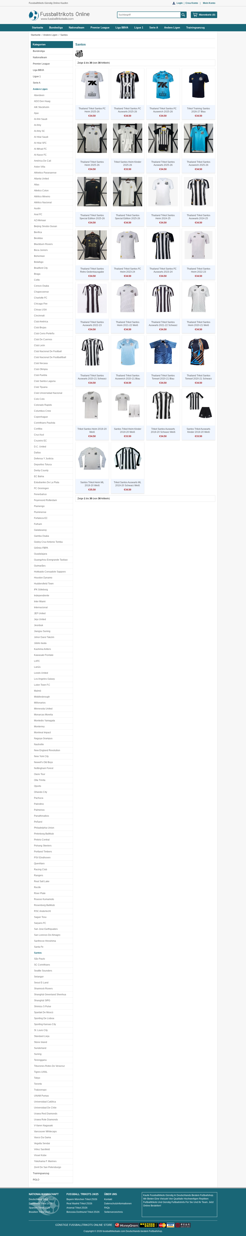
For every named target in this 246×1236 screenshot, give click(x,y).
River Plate (39, 893)
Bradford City (40, 268)
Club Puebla (40, 375)
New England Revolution (46, 750)
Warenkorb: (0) (207, 14)
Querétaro (39, 863)
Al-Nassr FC (40, 155)
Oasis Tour (39, 774)
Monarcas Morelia (43, 714)
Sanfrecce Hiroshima (44, 941)
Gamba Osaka (41, 536)
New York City (41, 756)
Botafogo (38, 262)
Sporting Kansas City (44, 1024)
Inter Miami (39, 601)
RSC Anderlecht (42, 911)
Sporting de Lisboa (43, 1018)
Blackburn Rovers (43, 244)
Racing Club (40, 869)
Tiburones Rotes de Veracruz (49, 1066)
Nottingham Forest (43, 768)
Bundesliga (39, 51)
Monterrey (39, 726)
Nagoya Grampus (42, 738)
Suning (37, 1054)
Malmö (37, 691)
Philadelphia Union (43, 828)
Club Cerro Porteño (43, 333)
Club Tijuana (40, 387)
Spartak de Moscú (43, 1012)
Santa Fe (38, 947)
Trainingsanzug (41, 1173)
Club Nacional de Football (47, 351)
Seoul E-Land (40, 982)
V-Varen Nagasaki (43, 1125)
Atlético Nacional (42, 202)
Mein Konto (209, 3)
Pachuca (38, 798)
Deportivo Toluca (42, 464)
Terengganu (40, 1060)
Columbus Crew (42, 411)
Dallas (37, 452)
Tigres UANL (40, 1072)
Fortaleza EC (40, 518)
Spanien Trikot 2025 (39, 1207)
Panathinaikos (41, 816)
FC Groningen (41, 488)
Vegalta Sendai (41, 1143)
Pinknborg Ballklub (43, 834)
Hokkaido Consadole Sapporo (49, 572)
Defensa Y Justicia (43, 458)
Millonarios (39, 703)
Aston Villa (39, 167)
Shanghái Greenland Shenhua (49, 994)
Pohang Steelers (42, 845)
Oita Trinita (39, 780)
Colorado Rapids (42, 405)
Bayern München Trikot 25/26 (81, 1199)
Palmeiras (39, 810)
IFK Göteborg (40, 589)
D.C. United (39, 446)
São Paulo (39, 959)
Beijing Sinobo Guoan (45, 226)
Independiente (41, 595)
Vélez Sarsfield (41, 1149)
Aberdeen (38, 95)
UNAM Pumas (41, 1096)
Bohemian (39, 256)
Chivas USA (40, 310)
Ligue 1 (37, 76)
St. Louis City (40, 1030)
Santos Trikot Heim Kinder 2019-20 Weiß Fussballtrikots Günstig (127, 432)
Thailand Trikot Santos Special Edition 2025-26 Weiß (127, 218)
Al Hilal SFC (40, 143)
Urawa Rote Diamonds (45, 1119)
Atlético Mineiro (41, 196)
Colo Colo (39, 399)
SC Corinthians (41, 965)
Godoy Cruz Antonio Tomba (48, 542)
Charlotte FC (40, 298)
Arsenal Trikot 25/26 (76, 1207)
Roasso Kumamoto (43, 899)
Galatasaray (40, 530)
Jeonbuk (38, 625)
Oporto (37, 786)
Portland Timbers (42, 851)
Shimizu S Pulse (42, 1006)
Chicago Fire (40, 304)
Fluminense (39, 512)
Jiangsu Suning (41, 631)
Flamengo (39, 506)
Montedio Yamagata (44, 720)
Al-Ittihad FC (40, 149)
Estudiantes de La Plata (46, 482)
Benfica (37, 232)
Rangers (38, 875)
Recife (37, 887)
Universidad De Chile (45, 1108)
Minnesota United (42, 709)
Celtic (36, 280)
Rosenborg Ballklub (44, 905)
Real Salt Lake (41, 881)
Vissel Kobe (40, 1155)
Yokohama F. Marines (45, 1161)
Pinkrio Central (41, 840)
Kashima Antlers (42, 649)
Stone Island (40, 1042)
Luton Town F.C (41, 685)
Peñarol (37, 822)
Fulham (37, 524)
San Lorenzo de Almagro (46, 935)
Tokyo (36, 1078)
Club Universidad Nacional (47, 393)
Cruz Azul (38, 435)
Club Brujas (39, 327)
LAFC (36, 661)
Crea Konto (191, 3)
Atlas (36, 184)
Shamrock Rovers (43, 988)
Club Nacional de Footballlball (49, 357)
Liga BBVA (38, 70)
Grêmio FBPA (40, 548)
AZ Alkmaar (39, 220)
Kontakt (108, 1199)
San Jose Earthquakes (45, 929)
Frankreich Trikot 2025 (40, 1203)
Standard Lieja (41, 1036)
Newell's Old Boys (43, 762)
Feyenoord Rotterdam (45, 500)
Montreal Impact (42, 732)
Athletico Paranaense (45, 173)
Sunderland (39, 1048)
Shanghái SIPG (41, 1000)
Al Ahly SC (39, 131)
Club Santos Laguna (44, 381)
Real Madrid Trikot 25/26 (79, 1203)
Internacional (40, 607)
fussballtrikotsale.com (114, 1231)
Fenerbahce (40, 494)
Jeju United (39, 619)
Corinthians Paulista (44, 423)
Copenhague (40, 417)
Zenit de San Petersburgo (47, 1167)
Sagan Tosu (40, 917)
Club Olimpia (40, 369)
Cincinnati (39, 315)
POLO (36, 1179)
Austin (37, 208)
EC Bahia (38, 476)
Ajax (36, 113)
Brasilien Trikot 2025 (39, 1212)
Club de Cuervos (42, 339)
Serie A (36, 82)
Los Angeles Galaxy (44, 679)
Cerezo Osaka (41, 286)
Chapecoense (41, 292)
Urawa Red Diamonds (45, 1113)
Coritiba (37, 429)
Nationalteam (40, 57)
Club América (40, 321)
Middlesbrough (41, 697)
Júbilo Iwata (40, 643)
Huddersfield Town (43, 583)
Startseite (37, 27)
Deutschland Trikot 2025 (41, 1199)
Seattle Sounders (42, 971)
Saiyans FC (39, 923)
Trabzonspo (40, 1090)
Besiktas (38, 238)
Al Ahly (37, 125)
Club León (39, 345)
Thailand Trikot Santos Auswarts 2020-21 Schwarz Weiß (92, 378)
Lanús (37, 667)
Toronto (37, 1084)
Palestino (38, 804)
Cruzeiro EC (40, 441)
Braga (36, 274)
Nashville (38, 744)
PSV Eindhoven (42, 857)
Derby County (40, 470)
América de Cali (42, 161)
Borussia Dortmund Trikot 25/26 (83, 1212)
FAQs (107, 1207)
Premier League (41, 63)
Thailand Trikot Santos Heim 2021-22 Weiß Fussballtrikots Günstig (127, 325)
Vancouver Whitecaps (45, 1131)
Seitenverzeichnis (113, 1212)
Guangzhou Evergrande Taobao (50, 560)
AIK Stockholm (41, 107)
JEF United (39, 613)
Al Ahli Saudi (40, 119)
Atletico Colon (41, 190)
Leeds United (40, 673)
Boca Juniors (40, 250)
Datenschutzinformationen (118, 1203)
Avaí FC (37, 214)
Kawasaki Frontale (43, 655)
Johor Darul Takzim (43, 637)
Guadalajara (40, 554)
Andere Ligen (50, 35)
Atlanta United (41, 179)
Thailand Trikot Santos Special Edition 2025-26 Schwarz (92, 218)
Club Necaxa (40, 363)
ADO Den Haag (41, 101)
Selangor (38, 977)
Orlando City (40, 792)
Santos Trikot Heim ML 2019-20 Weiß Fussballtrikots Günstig (92, 485)
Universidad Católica (44, 1102)
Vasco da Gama (42, 1137)
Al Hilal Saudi (40, 137)
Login (180, 3)
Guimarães (39, 566)
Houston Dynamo (42, 578)
